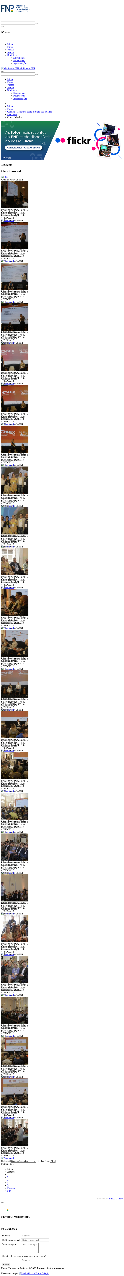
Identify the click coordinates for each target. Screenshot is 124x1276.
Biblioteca (12, 55)
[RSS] (4, 177)
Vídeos (10, 49)
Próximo (11, 1188)
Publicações (19, 60)
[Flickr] (62, 159)
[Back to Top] (2, 1202)
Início (10, 44)
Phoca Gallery (116, 1198)
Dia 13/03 (12, 114)
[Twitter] (2, 20)
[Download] (7, 1158)
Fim (9, 1190)
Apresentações (20, 63)
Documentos (19, 57)
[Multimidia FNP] (15, 12)
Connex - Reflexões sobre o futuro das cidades (29, 111)
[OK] (36, 23)
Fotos (10, 47)
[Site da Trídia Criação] (34, 1273)
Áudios (10, 52)
